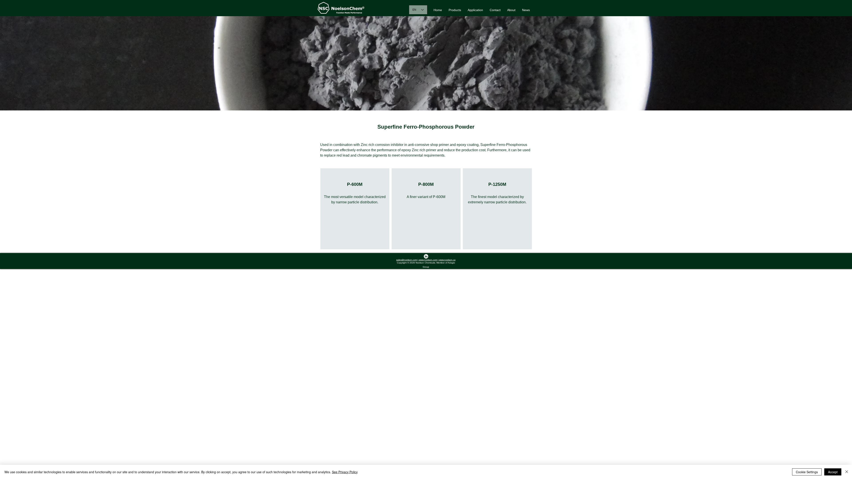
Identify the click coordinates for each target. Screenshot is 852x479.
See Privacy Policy (345, 472)
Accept (833, 472)
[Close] (846, 471)
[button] (454, 10)
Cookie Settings (807, 472)
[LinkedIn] (426, 256)
